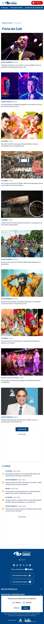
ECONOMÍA (8, 471)
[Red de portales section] (41, 589)
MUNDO (7, 488)
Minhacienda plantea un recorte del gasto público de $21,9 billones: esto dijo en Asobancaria (22, 475)
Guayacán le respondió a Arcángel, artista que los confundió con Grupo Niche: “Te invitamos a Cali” (21, 302)
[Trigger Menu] (3, 3)
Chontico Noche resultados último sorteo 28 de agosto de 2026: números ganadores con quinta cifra (23, 501)
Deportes (29, 602)
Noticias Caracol (7, 23)
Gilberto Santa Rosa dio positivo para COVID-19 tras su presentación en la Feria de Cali (19, 421)
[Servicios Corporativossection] (41, 594)
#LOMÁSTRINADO (6, 102)
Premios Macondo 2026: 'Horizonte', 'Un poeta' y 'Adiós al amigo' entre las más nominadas (23, 483)
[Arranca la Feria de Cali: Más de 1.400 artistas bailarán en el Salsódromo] (22, 243)
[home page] (22, 553)
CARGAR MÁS (22, 429)
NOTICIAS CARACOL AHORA (10, 378)
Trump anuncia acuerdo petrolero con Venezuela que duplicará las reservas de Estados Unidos (22, 492)
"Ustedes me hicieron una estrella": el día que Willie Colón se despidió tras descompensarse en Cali (21, 66)
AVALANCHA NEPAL (16, 8)
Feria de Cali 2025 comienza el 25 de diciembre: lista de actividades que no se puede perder (19, 145)
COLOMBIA (4, 141)
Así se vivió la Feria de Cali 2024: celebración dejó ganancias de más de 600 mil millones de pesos (22, 184)
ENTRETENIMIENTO (7, 62)
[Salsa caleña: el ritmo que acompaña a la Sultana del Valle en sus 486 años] (22, 362)
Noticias (18, 602)
